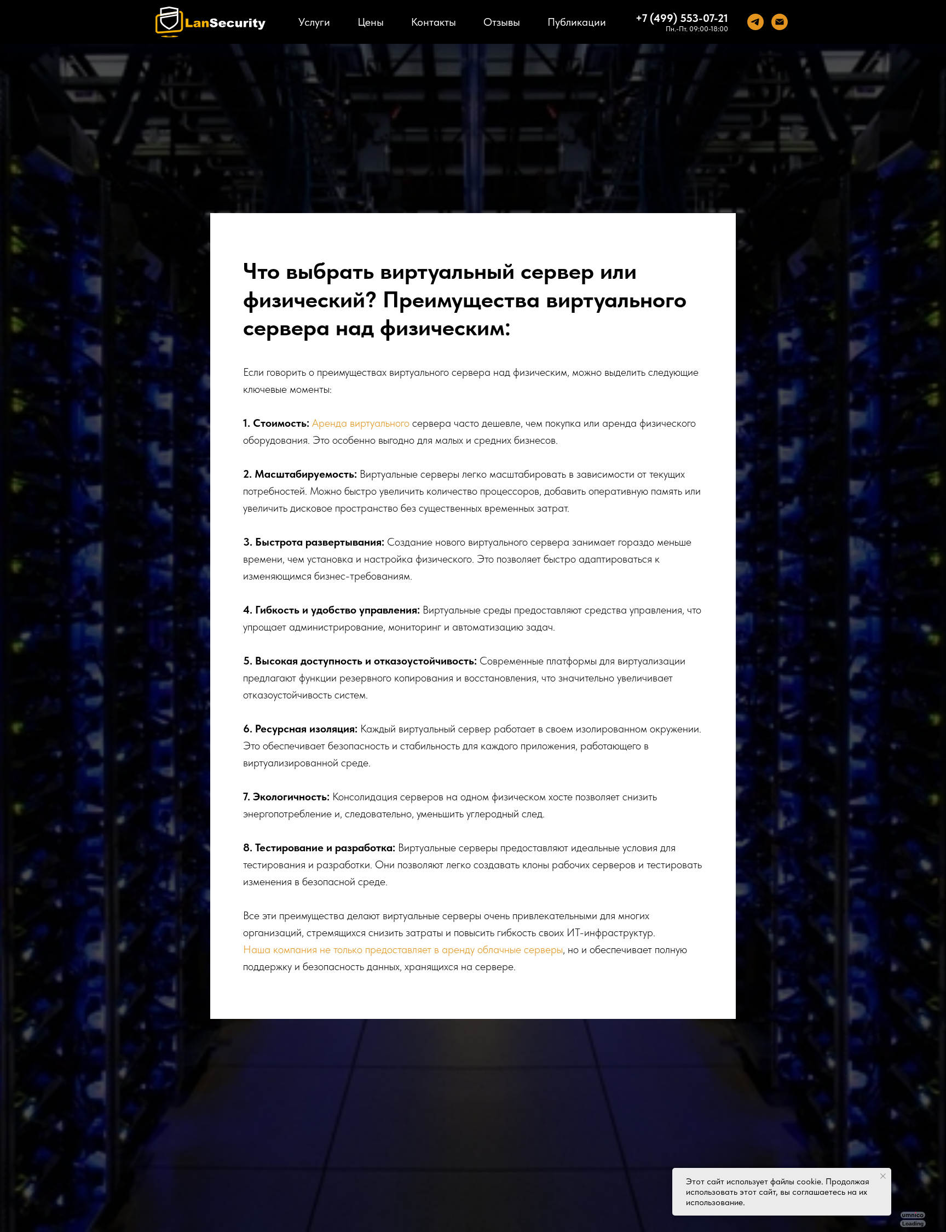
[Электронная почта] (779, 22)
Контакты (433, 21)
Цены (370, 21)
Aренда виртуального (360, 422)
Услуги (314, 21)
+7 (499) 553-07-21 (682, 18)
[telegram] (755, 22)
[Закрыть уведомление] (883, 1176)
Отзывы (501, 21)
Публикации (576, 21)
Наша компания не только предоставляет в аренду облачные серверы (403, 949)
